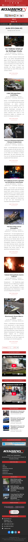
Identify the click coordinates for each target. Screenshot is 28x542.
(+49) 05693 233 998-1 (9, 524)
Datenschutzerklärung (8, 473)
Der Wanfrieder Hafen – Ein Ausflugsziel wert (14, 24)
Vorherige (5, 347)
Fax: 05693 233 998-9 (8, 526)
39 (14, 347)
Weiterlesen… (14, 73)
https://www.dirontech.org (19, 539)
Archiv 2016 (21, 54)
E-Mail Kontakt (7, 528)
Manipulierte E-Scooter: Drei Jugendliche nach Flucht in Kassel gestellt (18, 427)
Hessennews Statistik (8, 468)
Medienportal (6, 470)
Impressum (5, 472)
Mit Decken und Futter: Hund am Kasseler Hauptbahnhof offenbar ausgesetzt (18, 419)
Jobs (4, 465)
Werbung (5, 466)
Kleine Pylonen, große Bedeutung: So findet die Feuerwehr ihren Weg (17, 481)
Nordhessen (18, 423)
